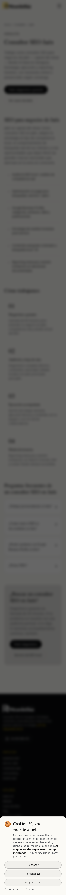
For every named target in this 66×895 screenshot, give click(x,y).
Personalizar (33, 873)
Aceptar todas (33, 882)
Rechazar (33, 864)
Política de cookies (13, 889)
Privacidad (31, 889)
